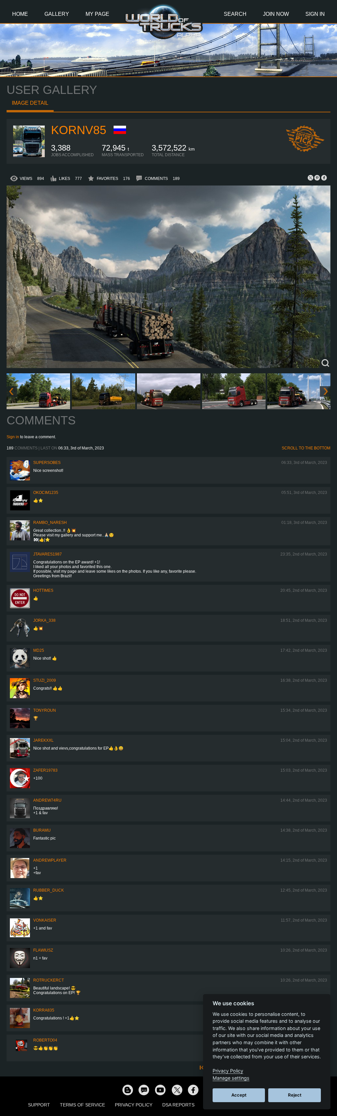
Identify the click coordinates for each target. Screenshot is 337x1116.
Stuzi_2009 (44, 680)
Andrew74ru (47, 800)
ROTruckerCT (48, 980)
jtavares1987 (47, 554)
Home (20, 14)
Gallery (56, 14)
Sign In (315, 14)
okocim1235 (45, 492)
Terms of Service (82, 1104)
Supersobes (47, 462)
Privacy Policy (133, 1104)
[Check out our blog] (127, 1089)
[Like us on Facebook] (193, 1089)
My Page (97, 14)
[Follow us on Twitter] (176, 1089)
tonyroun (44, 710)
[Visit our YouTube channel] (160, 1089)
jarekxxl (43, 740)
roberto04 (45, 1040)
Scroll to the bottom (306, 448)
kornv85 (78, 130)
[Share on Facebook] (324, 177)
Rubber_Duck (48, 890)
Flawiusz (43, 950)
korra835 (43, 1010)
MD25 (38, 650)
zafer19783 (45, 770)
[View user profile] (29, 156)
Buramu (42, 830)
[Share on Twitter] (310, 177)
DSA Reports (178, 1104)
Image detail (30, 103)
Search (235, 14)
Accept (238, 1095)
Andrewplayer (49, 860)
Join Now (276, 14)
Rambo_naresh (50, 522)
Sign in (13, 437)
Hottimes (43, 590)
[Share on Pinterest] (317, 177)
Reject (294, 1095)
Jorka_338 (44, 620)
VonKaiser (44, 920)
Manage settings (231, 1078)
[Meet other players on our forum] (143, 1089)
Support (39, 1104)
